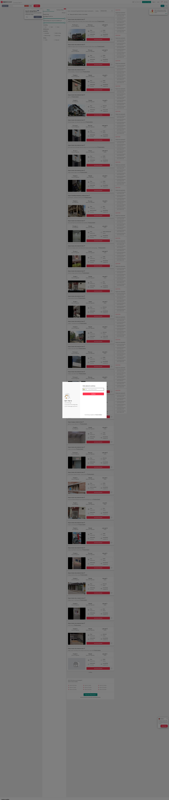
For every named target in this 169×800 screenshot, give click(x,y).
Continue (93, 394)
